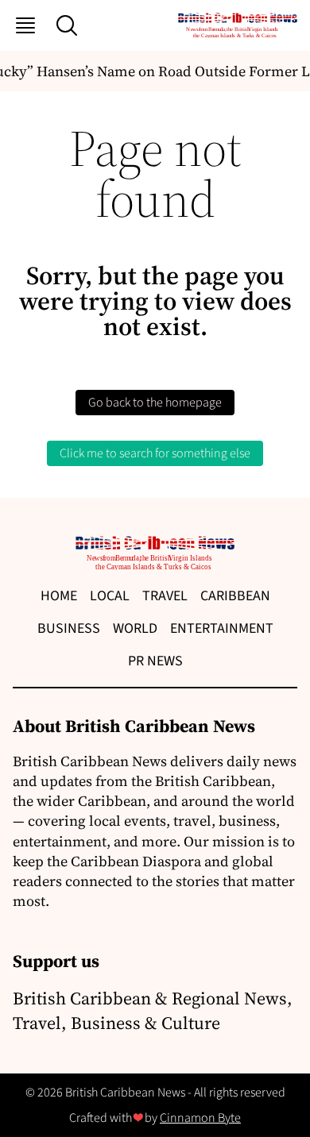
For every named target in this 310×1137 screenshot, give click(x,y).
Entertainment (221, 628)
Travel (165, 596)
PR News (155, 661)
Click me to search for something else (155, 453)
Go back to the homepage (155, 402)
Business (68, 628)
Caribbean (235, 596)
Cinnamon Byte (200, 1118)
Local (110, 596)
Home (59, 596)
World (135, 628)
